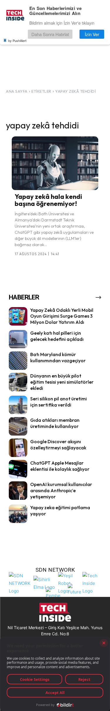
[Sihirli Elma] (44, 582)
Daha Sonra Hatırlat (50, 34)
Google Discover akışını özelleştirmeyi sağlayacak (58, 445)
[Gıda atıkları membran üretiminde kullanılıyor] (18, 426)
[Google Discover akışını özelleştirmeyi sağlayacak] (18, 448)
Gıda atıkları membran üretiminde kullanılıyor (54, 423)
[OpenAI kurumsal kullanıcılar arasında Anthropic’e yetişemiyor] (18, 490)
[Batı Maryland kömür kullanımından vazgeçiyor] (18, 360)
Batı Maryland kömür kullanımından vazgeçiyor (58, 357)
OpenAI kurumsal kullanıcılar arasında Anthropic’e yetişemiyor (61, 490)
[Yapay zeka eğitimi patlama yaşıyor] (18, 514)
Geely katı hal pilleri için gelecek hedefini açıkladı (57, 336)
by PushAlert (17, 40)
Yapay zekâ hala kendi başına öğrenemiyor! (48, 200)
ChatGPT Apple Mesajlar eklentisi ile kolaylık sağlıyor (59, 466)
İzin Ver (92, 34)
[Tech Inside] (93, 582)
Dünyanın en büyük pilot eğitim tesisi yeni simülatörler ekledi (62, 382)
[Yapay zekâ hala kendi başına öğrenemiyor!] (55, 163)
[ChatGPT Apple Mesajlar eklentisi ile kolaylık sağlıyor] (18, 469)
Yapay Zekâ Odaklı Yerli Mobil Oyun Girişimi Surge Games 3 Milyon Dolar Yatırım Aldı (61, 316)
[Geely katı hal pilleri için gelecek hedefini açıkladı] (18, 339)
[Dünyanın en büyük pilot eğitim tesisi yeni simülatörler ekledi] (18, 382)
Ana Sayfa (17, 91)
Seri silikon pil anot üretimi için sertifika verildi (58, 402)
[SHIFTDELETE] (20, 582)
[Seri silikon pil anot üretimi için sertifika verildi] (18, 405)
